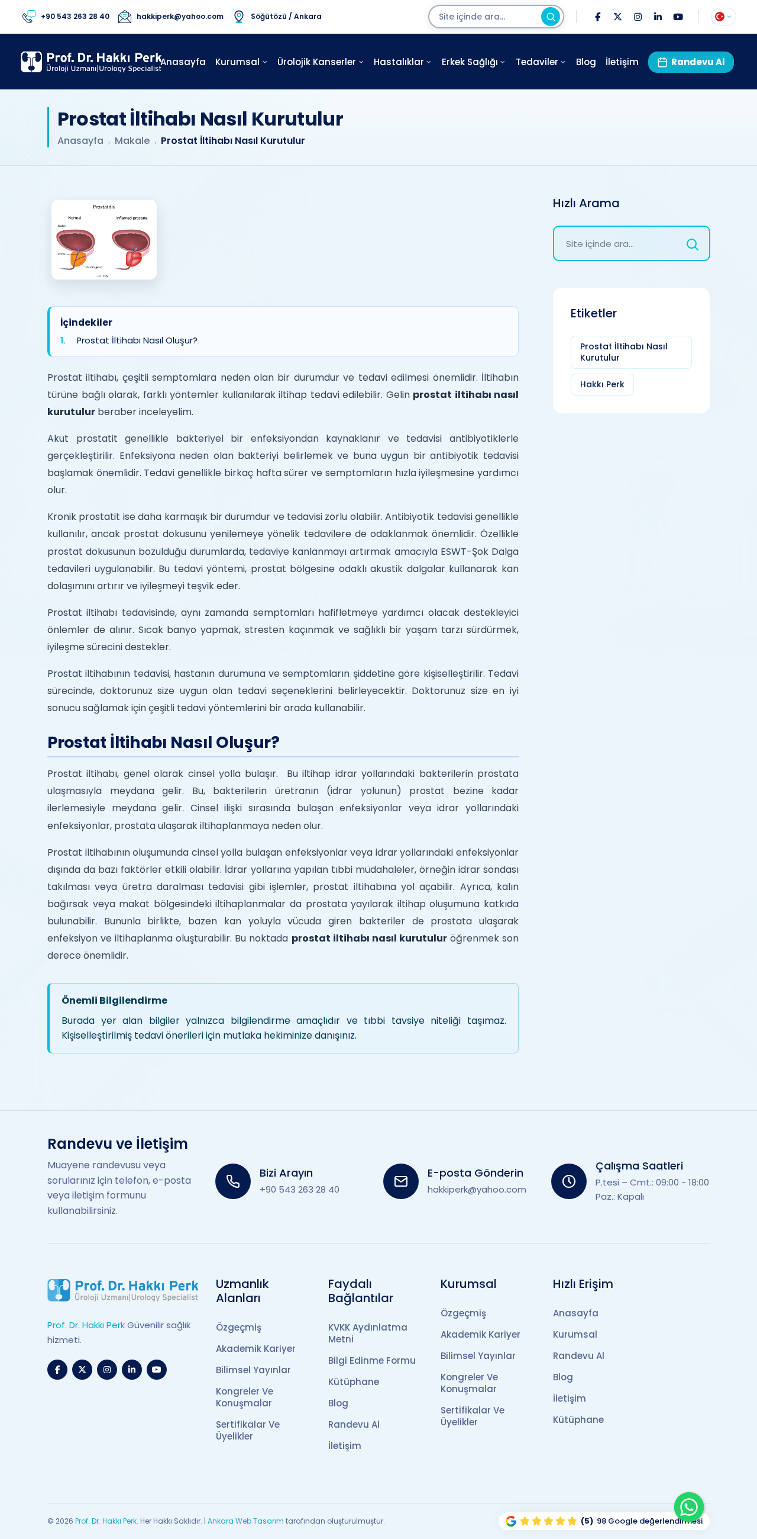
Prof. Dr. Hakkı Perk (106, 1521)
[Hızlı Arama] (692, 243)
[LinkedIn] (658, 16)
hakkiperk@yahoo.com (477, 1189)
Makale (132, 140)
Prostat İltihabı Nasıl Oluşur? (137, 340)
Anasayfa (80, 140)
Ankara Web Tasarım (246, 1521)
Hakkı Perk (602, 384)
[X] (617, 16)
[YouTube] (678, 16)
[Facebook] (597, 16)
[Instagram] (637, 16)
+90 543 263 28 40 (299, 1189)
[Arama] (550, 16)
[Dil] (723, 16)
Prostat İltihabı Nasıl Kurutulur (624, 352)
